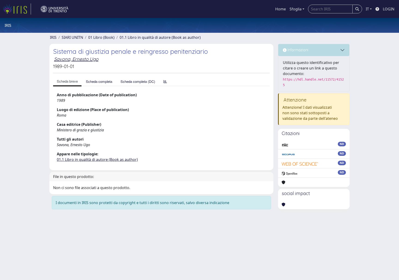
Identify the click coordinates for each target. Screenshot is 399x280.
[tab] (165, 81)
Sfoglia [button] (296, 9)
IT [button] (367, 9)
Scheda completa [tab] (99, 81)
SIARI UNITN (72, 37)
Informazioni (297, 50)
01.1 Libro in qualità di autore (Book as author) (160, 37)
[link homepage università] (54, 9)
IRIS (53, 37)
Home (280, 9)
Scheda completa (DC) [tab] (138, 81)
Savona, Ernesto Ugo (76, 59)
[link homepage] (17, 9)
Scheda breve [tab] (67, 81)
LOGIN (388, 9)
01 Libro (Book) (101, 37)
